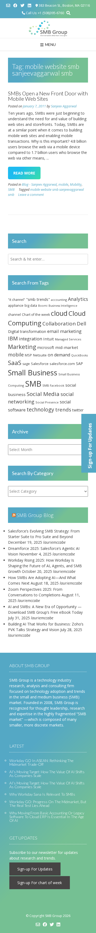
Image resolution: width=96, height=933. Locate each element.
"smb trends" (38, 299)
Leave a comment (31, 194)
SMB (11, 189)
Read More (24, 173)
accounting (59, 300)
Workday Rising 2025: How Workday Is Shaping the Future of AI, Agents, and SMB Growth (45, 566)
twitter (77, 410)
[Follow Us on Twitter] (23, 5)
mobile (63, 184)
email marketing (64, 331)
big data (31, 305)
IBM (13, 338)
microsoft (45, 347)
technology (40, 409)
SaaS (14, 363)
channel (14, 314)
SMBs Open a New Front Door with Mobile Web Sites (48, 96)
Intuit (48, 338)
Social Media (43, 394)
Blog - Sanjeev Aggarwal (39, 184)
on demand (59, 355)
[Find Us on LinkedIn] (29, 5)
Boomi (42, 306)
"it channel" (16, 299)
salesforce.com (62, 363)
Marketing (22, 347)
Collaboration (59, 323)
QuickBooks (79, 355)
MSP (28, 355)
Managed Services (68, 339)
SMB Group (53, 915)
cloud (59, 313)
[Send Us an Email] (8, 5)
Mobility (76, 184)
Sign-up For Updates (35, 869)
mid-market (66, 347)
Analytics (78, 299)
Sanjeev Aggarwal (64, 106)
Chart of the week (36, 314)
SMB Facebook (53, 385)
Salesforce (40, 363)
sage (26, 363)
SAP (79, 363)
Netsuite (40, 355)
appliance (15, 305)
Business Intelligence (63, 306)
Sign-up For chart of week (39, 882)
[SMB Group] (48, 28)
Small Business (32, 373)
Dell (81, 323)
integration (30, 339)
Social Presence (47, 402)
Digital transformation (27, 331)
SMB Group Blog (35, 515)
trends (63, 409)
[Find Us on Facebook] (15, 5)
